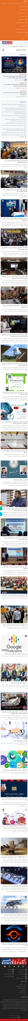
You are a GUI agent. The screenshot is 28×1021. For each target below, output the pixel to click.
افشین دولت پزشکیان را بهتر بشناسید (20, 480)
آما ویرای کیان (10, 1017)
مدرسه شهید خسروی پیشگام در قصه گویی (19, 683)
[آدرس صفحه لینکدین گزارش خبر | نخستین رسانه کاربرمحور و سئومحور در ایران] (18, 966)
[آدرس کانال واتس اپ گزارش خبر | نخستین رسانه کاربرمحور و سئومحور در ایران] (9, 966)
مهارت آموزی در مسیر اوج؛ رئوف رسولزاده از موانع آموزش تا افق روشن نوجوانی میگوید (14, 3)
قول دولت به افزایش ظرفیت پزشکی (20, 741)
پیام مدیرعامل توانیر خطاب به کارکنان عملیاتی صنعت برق (15, 123)
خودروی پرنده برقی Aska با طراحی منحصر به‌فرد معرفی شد (15, 915)
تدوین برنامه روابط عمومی (21, 988)
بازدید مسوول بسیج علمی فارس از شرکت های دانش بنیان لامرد (15, 625)
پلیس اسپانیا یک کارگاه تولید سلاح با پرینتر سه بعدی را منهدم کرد (14, 886)
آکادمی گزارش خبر (23, 990)
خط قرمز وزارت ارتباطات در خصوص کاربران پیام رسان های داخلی (15, 770)
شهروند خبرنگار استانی (22, 984)
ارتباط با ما (24, 994)
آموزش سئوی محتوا (22, 74)
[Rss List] (14, 35)
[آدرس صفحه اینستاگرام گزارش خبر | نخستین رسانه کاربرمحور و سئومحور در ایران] (23, 966)
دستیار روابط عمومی (23, 992)
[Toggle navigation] (25, 43)
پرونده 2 (1, 508)
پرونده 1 (1, 503)
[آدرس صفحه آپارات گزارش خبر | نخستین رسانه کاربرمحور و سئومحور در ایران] (5, 966)
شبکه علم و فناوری (23, 82)
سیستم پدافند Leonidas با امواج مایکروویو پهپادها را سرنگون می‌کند (14, 857)
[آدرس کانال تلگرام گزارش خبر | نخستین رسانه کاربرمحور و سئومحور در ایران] (14, 966)
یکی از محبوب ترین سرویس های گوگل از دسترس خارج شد (16, 654)
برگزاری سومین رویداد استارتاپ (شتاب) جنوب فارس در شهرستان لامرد (14, 596)
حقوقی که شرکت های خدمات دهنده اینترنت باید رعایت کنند (15, 828)
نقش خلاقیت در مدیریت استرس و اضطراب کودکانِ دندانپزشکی (13, 132)
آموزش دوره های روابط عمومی (21, 986)
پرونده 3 (1, 514)
